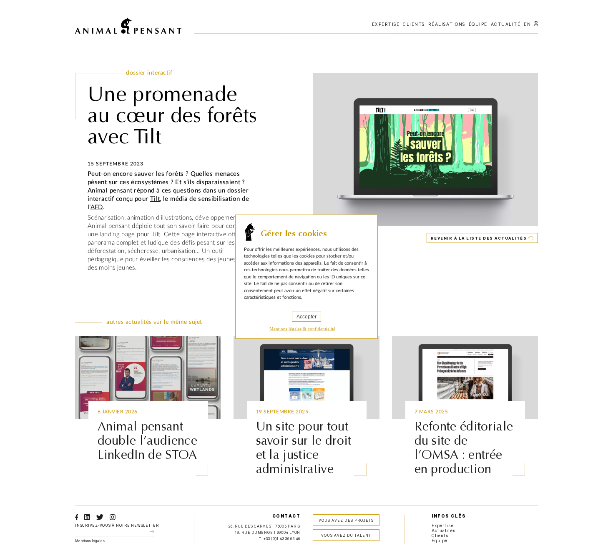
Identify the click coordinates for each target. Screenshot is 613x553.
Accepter (306, 316)
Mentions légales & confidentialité (302, 328)
